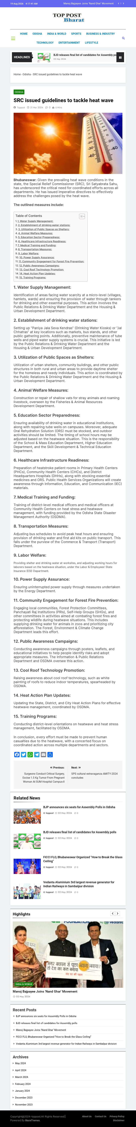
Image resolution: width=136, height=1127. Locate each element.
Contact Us (100, 1116)
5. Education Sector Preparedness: (39, 237)
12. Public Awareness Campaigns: (39, 265)
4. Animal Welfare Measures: (35, 233)
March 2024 (21, 1077)
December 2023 (23, 1097)
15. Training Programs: (32, 277)
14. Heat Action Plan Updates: (37, 273)
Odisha (37, 33)
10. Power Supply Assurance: (36, 257)
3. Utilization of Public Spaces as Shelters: (43, 229)
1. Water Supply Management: (35, 221)
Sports (76, 33)
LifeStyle (91, 42)
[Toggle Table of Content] (80, 216)
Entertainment (69, 42)
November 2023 (24, 1104)
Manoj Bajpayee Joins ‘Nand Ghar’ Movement (41, 1030)
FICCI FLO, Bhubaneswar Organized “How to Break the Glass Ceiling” (81, 3)
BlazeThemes (32, 1120)
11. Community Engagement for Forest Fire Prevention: (51, 261)
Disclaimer (118, 1120)
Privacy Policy (117, 1116)
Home (24, 33)
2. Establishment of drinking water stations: (44, 225)
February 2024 (23, 1084)
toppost (21, 107)
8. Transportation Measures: (35, 249)
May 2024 (20, 1063)
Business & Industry (100, 33)
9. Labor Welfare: (28, 253)
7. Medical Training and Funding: (37, 245)
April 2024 (20, 1070)
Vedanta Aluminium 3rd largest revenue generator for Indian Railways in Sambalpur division (66, 1043)
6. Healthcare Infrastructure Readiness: (42, 241)
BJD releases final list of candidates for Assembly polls (72, 55)
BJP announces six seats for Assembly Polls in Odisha (79, 807)
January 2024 (22, 1090)
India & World (56, 33)
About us (87, 1116)
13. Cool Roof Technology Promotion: (41, 269)
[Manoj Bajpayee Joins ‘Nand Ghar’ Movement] (116, 59)
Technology (45, 42)
